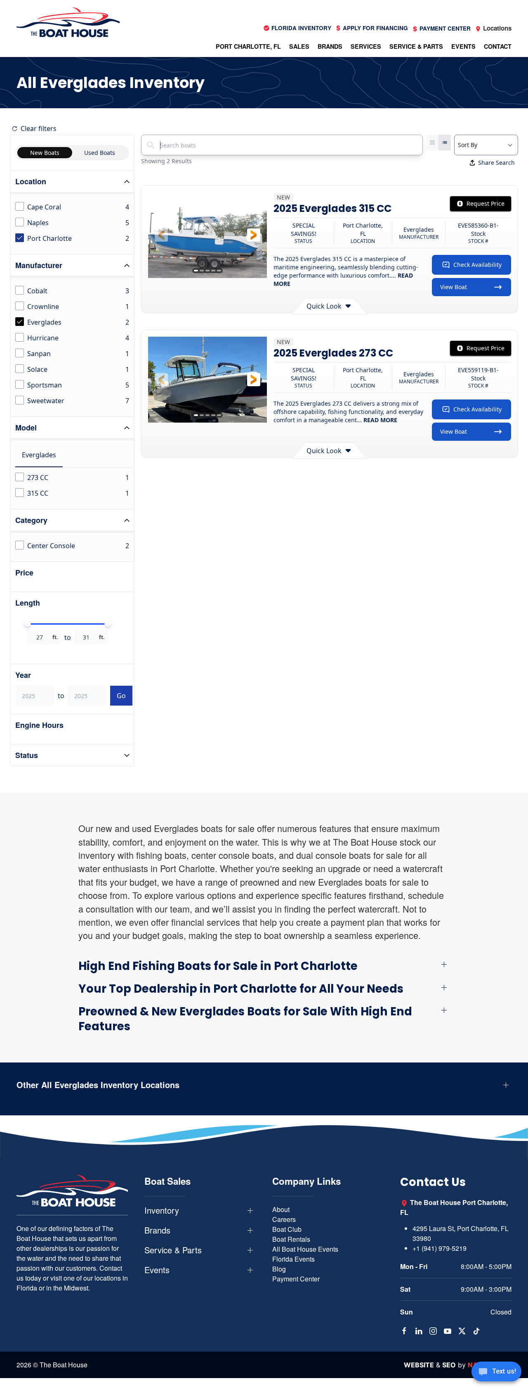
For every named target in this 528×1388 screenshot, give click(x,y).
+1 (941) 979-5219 (439, 1248)
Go (121, 695)
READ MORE (380, 420)
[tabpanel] (73, 486)
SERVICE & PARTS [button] (416, 46)
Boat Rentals (291, 1239)
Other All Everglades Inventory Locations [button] (97, 1085)
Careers (284, 1219)
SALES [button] (299, 46)
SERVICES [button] (366, 46)
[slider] (27, 623)
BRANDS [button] (330, 46)
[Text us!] (496, 1372)
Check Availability (477, 265)
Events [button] (157, 1270)
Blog (279, 1269)
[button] (161, 235)
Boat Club (287, 1229)
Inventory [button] (161, 1210)
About (281, 1209)
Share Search (496, 162)
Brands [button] (157, 1230)
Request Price (485, 203)
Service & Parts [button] (173, 1250)
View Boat (453, 287)
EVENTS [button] (463, 46)
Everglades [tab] (39, 454)
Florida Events (293, 1259)
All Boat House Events (305, 1249)
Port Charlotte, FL (248, 46)
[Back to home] (68, 22)
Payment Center (296, 1278)
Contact (498, 46)
